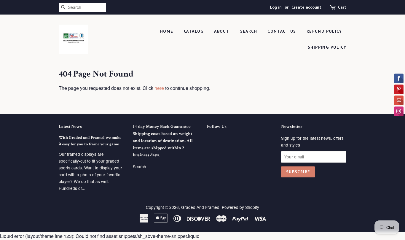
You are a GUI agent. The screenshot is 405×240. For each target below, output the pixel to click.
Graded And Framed (200, 207)
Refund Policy (324, 31)
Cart (342, 7)
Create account (306, 7)
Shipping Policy (327, 47)
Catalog (194, 31)
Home (166, 31)
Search (139, 166)
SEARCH (248, 31)
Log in (276, 7)
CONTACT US (281, 31)
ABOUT (221, 31)
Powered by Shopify (240, 207)
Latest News (70, 126)
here (159, 88)
